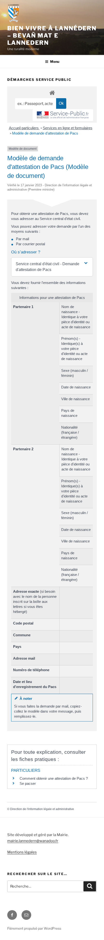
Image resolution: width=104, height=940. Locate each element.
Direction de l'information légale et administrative (42, 809)
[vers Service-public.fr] (63, 115)
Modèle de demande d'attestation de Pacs (45, 133)
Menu (54, 61)
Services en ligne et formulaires (67, 128)
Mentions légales (22, 852)
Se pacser (28, 783)
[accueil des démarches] (52, 92)
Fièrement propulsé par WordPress (34, 928)
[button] (52, 267)
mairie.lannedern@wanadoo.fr (32, 841)
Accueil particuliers (24, 128)
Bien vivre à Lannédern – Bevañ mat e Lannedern (52, 35)
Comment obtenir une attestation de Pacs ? (54, 778)
